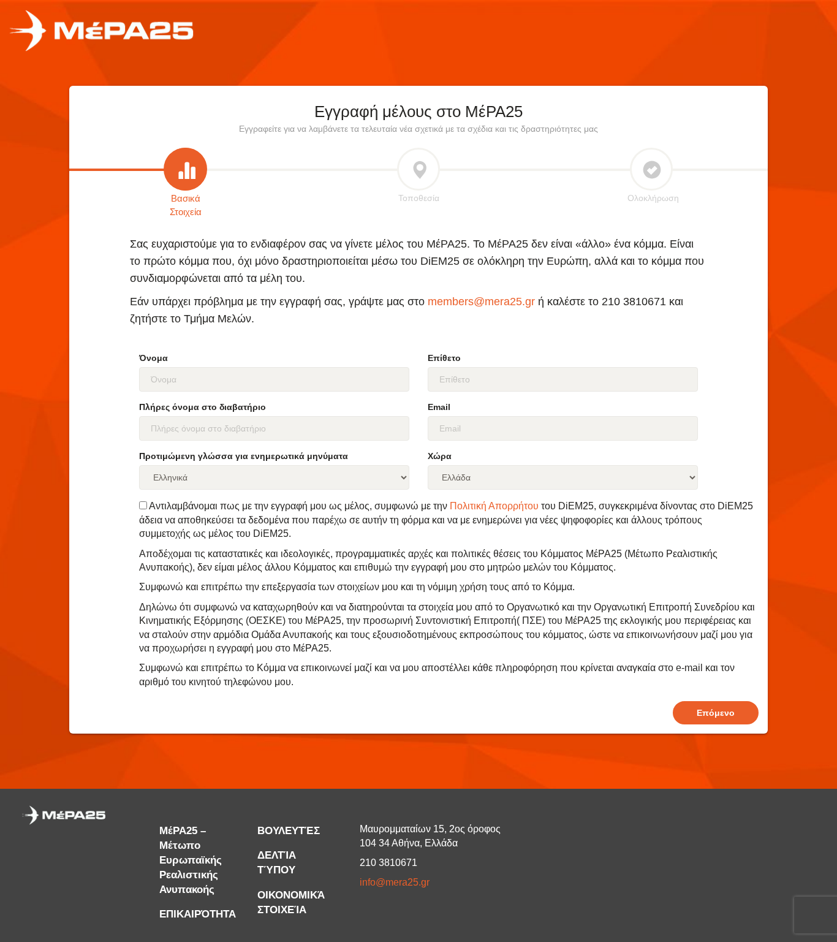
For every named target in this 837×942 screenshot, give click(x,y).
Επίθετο (444, 358)
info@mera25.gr (395, 882)
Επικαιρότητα (197, 914)
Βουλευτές (288, 831)
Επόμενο (716, 713)
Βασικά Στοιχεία (186, 204)
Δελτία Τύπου (276, 862)
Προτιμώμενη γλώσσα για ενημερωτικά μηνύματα (243, 456)
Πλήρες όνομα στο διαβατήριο (202, 407)
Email (439, 407)
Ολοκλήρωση (651, 198)
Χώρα (440, 456)
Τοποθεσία (418, 198)
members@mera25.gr (481, 301)
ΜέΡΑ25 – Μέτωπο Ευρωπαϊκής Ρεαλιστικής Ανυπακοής (190, 860)
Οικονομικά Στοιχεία (291, 902)
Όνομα (153, 358)
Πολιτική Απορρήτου (494, 506)
